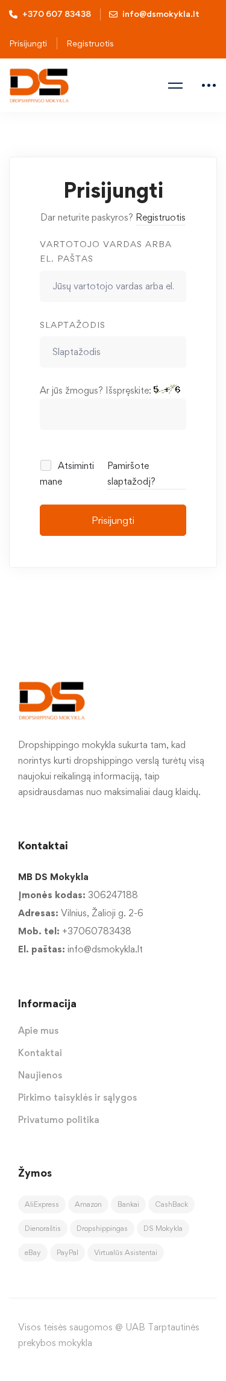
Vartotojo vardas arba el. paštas (106, 251)
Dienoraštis (43, 1228)
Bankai (128, 1204)
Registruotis (90, 43)
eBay (33, 1252)
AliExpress (42, 1204)
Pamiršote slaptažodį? (131, 473)
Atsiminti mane (67, 473)
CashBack (171, 1204)
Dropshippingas (102, 1228)
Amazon (88, 1204)
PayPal (67, 1252)
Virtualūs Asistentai (125, 1252)
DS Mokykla (163, 1228)
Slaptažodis (72, 324)
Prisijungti (113, 520)
